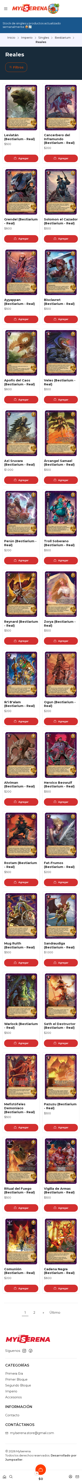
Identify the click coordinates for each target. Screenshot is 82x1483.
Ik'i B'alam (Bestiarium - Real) (19, 704)
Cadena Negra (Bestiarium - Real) (59, 1271)
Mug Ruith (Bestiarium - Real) (19, 945)
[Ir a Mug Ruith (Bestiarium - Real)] (21, 916)
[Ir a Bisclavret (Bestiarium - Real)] (61, 272)
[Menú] (6, 8)
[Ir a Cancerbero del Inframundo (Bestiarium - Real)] (61, 107)
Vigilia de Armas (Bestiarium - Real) (59, 1191)
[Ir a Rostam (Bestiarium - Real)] (21, 835)
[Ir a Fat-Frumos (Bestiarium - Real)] (61, 835)
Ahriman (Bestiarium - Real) (19, 785)
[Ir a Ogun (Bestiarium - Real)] (61, 674)
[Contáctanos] (77, 1475)
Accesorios (13, 1397)
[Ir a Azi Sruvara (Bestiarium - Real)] (21, 433)
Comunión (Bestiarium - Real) (19, 1271)
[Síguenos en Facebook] (30, 1351)
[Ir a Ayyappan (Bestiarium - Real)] (21, 272)
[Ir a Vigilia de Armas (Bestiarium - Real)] (61, 1161)
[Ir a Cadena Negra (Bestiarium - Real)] (61, 1241)
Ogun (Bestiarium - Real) (60, 704)
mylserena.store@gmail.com (32, 1433)
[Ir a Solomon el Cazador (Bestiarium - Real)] (61, 192)
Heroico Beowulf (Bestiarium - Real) (59, 785)
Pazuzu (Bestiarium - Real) (60, 1106)
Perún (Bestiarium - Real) (20, 543)
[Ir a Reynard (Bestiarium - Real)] (21, 594)
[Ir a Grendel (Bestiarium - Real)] (21, 192)
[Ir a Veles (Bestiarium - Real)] (61, 353)
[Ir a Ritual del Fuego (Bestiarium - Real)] (21, 1161)
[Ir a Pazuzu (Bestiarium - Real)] (61, 1076)
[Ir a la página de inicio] (35, 8)
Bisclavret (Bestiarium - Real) (59, 302)
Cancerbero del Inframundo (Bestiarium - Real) (59, 139)
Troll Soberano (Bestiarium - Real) (59, 543)
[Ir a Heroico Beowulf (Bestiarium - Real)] (61, 755)
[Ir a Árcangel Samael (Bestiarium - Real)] (61, 433)
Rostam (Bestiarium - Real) (20, 865)
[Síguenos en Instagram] (24, 1351)
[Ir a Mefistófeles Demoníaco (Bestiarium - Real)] (21, 1076)
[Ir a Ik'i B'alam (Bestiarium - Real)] (21, 674)
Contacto (12, 1415)
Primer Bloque (16, 1379)
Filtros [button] (17, 67)
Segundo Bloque (18, 1385)
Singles (43, 37)
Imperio (27, 37)
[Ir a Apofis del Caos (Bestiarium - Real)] (21, 353)
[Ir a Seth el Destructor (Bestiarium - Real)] (61, 996)
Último (54, 1313)
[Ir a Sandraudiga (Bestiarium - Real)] (61, 916)
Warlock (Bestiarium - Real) (21, 1026)
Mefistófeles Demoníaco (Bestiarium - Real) (19, 1108)
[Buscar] (11, 1475)
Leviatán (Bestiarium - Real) (19, 137)
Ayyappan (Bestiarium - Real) (19, 302)
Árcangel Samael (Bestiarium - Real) (59, 463)
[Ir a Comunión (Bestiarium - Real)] (21, 1241)
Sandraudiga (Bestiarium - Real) (59, 945)
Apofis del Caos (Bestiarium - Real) (19, 382)
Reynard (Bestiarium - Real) (21, 624)
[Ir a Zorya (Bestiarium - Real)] (61, 594)
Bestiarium (63, 37)
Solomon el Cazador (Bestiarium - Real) (61, 221)
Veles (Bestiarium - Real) (59, 382)
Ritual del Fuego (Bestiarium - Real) (19, 1191)
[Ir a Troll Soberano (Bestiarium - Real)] (61, 513)
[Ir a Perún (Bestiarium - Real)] (21, 513)
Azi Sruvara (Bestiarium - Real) (19, 463)
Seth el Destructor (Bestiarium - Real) (59, 1026)
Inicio (11, 37)
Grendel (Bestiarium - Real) (21, 221)
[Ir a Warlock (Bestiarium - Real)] (21, 996)
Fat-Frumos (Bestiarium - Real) (59, 865)
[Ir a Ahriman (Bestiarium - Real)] (21, 755)
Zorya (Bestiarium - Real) (60, 624)
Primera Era (14, 1374)
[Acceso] (70, 1475)
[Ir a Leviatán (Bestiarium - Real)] (21, 107)
